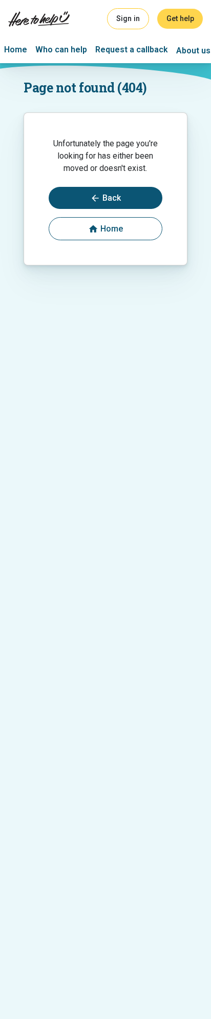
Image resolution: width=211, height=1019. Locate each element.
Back (111, 198)
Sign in (128, 18)
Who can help (61, 49)
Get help (180, 18)
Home (15, 49)
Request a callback (131, 49)
